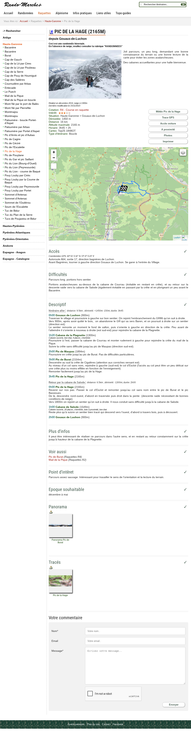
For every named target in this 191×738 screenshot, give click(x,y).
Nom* (54, 631)
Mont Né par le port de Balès (22, 103)
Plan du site (93, 724)
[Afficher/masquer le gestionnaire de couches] (183, 152)
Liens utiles (103, 13)
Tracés (55, 562)
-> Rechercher (12, 30)
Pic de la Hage (13, 151)
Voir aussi (57, 451)
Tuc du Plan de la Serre (18, 214)
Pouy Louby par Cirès (17, 175)
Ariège (7, 37)
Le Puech (10, 91)
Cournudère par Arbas (18, 83)
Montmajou (11, 111)
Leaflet (177, 237)
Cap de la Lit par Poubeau (20, 67)
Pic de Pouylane (14, 155)
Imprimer (168, 141)
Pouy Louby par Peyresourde (22, 186)
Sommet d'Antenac (16, 194)
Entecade (10, 87)
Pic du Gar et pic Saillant (19, 159)
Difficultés (58, 274)
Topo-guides (123, 13)
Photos (168, 135)
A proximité (168, 129)
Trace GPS (168, 117)
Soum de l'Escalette (16, 206)
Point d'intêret (61, 472)
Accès (54, 251)
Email (54, 640)
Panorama (58, 506)
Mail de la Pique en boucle (20, 99)
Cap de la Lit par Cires (18, 63)
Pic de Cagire (13, 139)
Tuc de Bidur (12, 210)
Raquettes (44, 13)
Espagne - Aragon (14, 252)
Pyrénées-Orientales (16, 239)
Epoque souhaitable (66, 489)
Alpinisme (62, 13)
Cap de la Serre (14, 71)
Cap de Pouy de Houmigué (21, 75)
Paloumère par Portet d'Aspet (22, 131)
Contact (106, 724)
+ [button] (54, 152)
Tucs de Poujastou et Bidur (20, 218)
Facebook (118, 724)
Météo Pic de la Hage (168, 111)
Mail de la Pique (14, 95)
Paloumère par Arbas (17, 126)
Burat (8, 55)
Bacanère (10, 47)
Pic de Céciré (12, 143)
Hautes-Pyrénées (13, 225)
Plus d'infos (59, 431)
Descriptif (57, 304)
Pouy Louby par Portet (18, 190)
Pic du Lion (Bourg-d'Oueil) (21, 163)
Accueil (8, 13)
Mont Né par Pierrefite (18, 107)
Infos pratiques (82, 13)
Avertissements (76, 724)
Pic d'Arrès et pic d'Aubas (20, 135)
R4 (74, 109)
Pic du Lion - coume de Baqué (22, 171)
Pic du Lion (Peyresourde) (20, 167)
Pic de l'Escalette (15, 147)
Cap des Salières (15, 79)
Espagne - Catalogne (16, 258)
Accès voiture (168, 123)
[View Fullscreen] (54, 166)
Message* (57, 650)
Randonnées (25, 13)
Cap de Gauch (13, 59)
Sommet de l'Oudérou (18, 202)
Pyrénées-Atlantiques (16, 232)
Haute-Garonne (53, 21)
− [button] (54, 157)
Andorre (8, 245)
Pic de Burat (56, 456)
